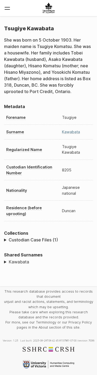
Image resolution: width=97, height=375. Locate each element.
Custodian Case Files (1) (33, 239)
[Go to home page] (48, 8)
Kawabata (71, 132)
